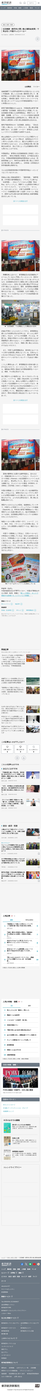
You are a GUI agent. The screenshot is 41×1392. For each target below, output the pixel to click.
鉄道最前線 (10, 1045)
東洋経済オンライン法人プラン (10, 1323)
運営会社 (4, 1368)
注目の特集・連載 (9, 1065)
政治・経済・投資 (8, 24)
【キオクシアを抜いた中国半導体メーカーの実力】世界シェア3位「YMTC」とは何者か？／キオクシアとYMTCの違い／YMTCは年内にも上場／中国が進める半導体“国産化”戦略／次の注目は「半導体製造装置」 (13, 661)
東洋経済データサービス (8, 1328)
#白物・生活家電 (6, 610)
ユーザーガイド (6, 1355)
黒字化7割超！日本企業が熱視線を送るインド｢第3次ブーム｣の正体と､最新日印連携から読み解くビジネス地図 (13, 875)
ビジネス (4, 1276)
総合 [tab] (11, 920)
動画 (31, 8)
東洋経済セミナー (26, 1328)
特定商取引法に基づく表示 (17, 1373)
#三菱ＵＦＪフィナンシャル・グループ (15, 1108)
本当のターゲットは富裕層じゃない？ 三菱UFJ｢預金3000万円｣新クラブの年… (20, 950)
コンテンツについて (7, 1346)
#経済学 (17, 604)
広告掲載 (33, 1368)
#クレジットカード (9, 1105)
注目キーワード (8, 1099)
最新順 (9, 8)
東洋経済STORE (6, 1307)
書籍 (20, 1273)
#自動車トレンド (8, 1111)
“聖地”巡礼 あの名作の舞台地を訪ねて (19, 1030)
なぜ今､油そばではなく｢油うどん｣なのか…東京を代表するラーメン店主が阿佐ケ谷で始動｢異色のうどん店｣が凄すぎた (13, 710)
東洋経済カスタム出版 (27, 1331)
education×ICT (5, 1286)
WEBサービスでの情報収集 (9, 1370)
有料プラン (4, 1349)
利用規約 (4, 1358)
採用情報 (11, 1368)
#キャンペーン (5, 604)
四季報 (13, 1273)
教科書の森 (4, 1334)
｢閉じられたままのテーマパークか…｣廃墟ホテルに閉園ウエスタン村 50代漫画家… (20, 959)
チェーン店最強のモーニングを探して (19, 1040)
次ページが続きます (20, 201)
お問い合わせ (18, 1376)
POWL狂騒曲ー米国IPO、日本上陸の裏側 (18, 1090)
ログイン (31, 3)
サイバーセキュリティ (7, 1289)
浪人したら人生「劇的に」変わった (18, 1010)
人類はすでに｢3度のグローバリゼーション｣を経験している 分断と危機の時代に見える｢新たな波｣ (13, 831)
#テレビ (18, 610)
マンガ (37, 8)
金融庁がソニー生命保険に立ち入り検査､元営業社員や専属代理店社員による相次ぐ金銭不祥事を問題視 (13, 680)
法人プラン (4, 1352)
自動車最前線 (11, 1055)
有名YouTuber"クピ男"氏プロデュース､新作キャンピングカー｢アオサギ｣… (19, 941)
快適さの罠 (15, 1138)
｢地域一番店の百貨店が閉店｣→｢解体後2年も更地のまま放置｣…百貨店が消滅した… (19, 934)
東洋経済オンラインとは (8, 1343)
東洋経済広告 (5, 1331)
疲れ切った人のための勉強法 (21, 1125)
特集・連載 (17, 8)
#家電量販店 (29, 610)
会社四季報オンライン (7, 1304)
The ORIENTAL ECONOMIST (10, 1301)
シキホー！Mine (6, 1313)
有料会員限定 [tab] (29, 920)
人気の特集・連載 (10, 1002)
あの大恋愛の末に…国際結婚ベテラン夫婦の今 (21, 1035)
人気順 (25, 8)
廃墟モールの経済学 (13, 1015)
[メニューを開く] (39, 3)
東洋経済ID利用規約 (33, 1373)
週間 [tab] (29, 1005)
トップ (3, 8)
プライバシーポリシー (26, 1370)
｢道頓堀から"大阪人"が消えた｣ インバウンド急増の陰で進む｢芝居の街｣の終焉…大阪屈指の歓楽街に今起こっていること (12, 691)
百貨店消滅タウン (12, 1025)
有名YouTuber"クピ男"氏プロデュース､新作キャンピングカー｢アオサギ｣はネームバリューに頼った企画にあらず (13, 729)
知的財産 (4, 1373)
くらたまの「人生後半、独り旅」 (17, 1020)
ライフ (35, 1276)
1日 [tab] (12, 1005)
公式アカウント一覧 (22, 1368)
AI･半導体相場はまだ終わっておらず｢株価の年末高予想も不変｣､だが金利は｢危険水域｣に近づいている (13, 860)
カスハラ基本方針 (6, 1376)
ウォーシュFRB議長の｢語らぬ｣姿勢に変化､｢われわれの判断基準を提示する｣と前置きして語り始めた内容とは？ (13, 848)
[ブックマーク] (37, 39)
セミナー (4, 1273)
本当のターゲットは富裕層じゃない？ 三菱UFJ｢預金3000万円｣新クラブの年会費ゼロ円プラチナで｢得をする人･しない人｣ (13, 720)
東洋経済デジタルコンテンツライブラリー (13, 1310)
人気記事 (6, 916)
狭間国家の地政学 (18, 1151)
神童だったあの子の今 (14, 1050)
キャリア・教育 (26, 1276)
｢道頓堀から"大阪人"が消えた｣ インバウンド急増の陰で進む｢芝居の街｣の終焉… (20, 925)
